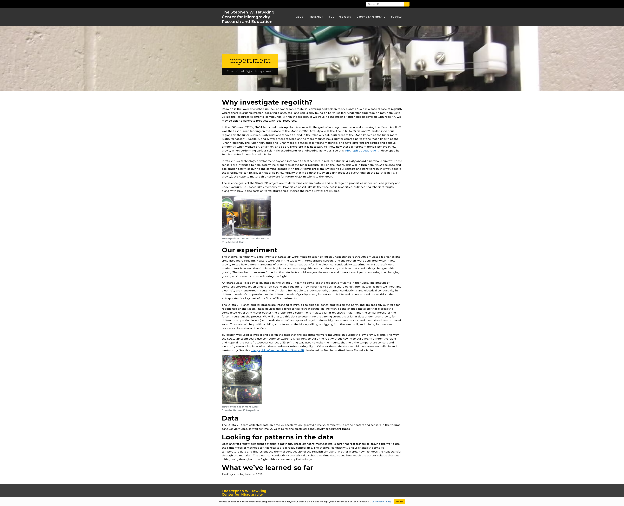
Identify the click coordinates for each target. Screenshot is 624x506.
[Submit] (407, 4)
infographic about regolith (362, 150)
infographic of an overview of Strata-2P (277, 350)
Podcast (397, 17)
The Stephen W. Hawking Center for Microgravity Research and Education (248, 17)
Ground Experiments (371, 17)
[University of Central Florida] (240, 4)
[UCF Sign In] (350, 4)
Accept (399, 501)
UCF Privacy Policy (380, 501)
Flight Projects (340, 17)
